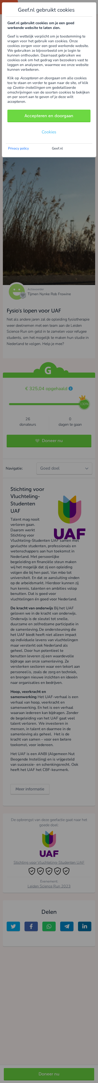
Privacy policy (18, 148)
